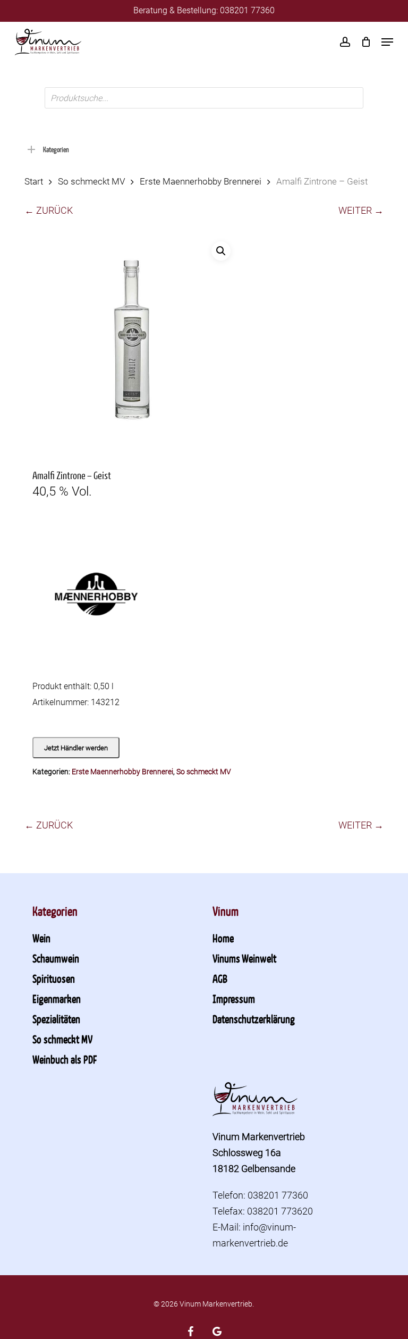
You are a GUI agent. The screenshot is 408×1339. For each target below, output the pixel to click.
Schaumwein (55, 958)
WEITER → (361, 210)
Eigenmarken (56, 999)
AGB (219, 978)
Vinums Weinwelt (244, 958)
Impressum (233, 999)
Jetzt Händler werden (76, 748)
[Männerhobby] (96, 600)
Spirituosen (53, 978)
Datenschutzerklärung (253, 1019)
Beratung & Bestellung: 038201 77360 (204, 10)
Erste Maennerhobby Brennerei (200, 182)
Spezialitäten (56, 1019)
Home (223, 938)
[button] (387, 42)
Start (33, 182)
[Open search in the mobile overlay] (204, 97)
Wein (41, 938)
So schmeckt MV (91, 182)
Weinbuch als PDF (64, 1059)
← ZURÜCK (48, 210)
